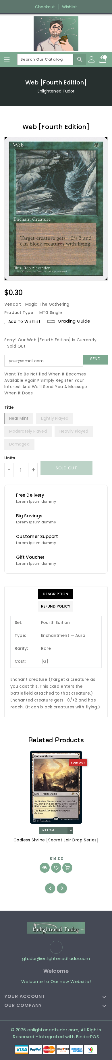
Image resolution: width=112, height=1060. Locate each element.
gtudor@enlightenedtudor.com (56, 958)
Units (10, 458)
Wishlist (69, 7)
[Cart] (103, 59)
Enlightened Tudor (56, 91)
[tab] (55, 594)
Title (9, 407)
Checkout (45, 7)
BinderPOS (87, 1037)
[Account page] (92, 59)
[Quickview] (45, 868)
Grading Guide (74, 321)
